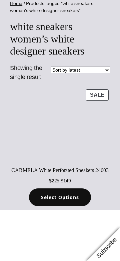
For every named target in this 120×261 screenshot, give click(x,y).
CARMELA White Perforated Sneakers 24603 (59, 170)
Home (16, 3)
